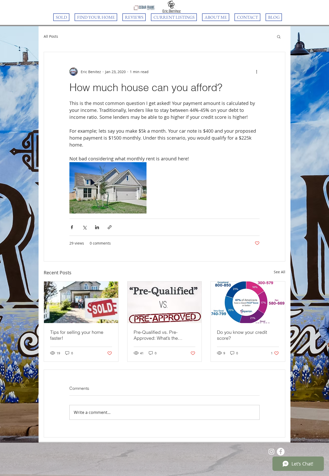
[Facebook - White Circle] (281, 451)
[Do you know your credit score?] (248, 302)
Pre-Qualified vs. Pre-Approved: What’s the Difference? (156, 335)
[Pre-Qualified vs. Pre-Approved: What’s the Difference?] (164, 302)
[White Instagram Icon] (271, 451)
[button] (278, 36)
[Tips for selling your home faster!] (81, 302)
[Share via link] (109, 227)
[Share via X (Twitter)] (84, 227)
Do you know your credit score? (242, 335)
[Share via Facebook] (71, 227)
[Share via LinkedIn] (97, 227)
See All (279, 271)
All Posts (51, 36)
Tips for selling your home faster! (76, 335)
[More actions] (256, 72)
